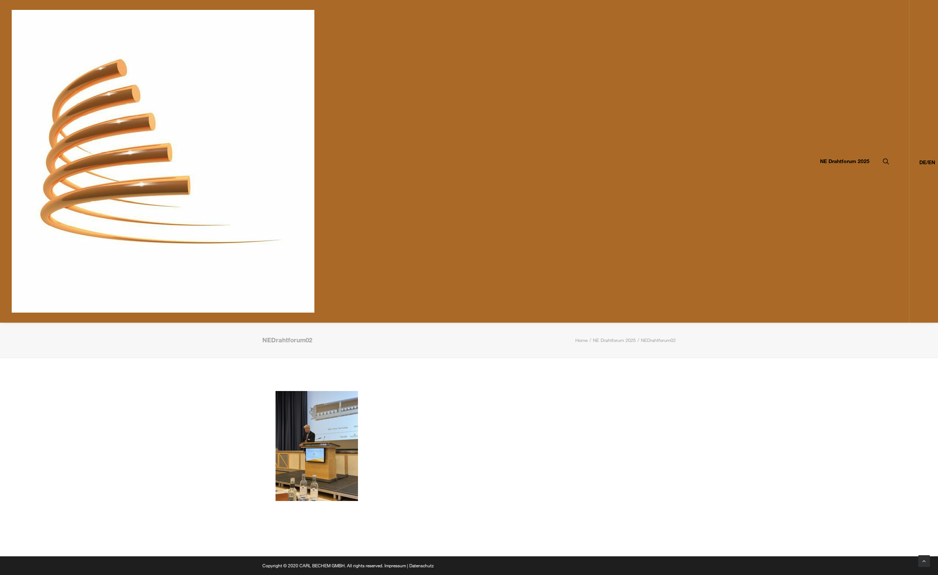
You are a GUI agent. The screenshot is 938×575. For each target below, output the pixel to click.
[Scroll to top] (924, 560)
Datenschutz (421, 565)
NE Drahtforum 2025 (844, 161)
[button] (896, 161)
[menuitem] (842, 161)
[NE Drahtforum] (163, 161)
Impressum (395, 565)
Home (581, 340)
